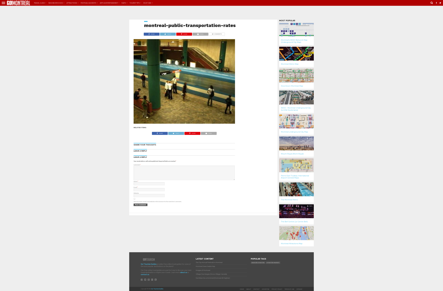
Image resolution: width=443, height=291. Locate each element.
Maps (123, 3)
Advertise (265, 289)
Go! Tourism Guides (148, 264)
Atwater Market (273, 262)
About (248, 289)
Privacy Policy (277, 289)
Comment (137, 165)
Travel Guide (39, 3)
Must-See (147, 3)
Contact (256, 289)
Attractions (71, 3)
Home (242, 289)
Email (136, 187)
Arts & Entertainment (109, 3)
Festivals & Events (88, 3)
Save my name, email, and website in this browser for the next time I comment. (158, 201)
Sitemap (299, 289)
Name (136, 181)
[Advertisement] (221, 13)
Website (136, 193)
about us (183, 272)
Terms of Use (289, 289)
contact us (145, 274)
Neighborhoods (55, 3)
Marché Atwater (258, 262)
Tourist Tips (135, 3)
